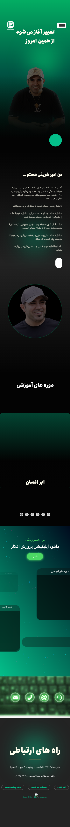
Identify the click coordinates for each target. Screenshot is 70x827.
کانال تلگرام (61, 787)
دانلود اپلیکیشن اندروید (13, 787)
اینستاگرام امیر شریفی (39, 787)
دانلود (35, 556)
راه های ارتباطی (35, 751)
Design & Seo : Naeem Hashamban (35, 797)
